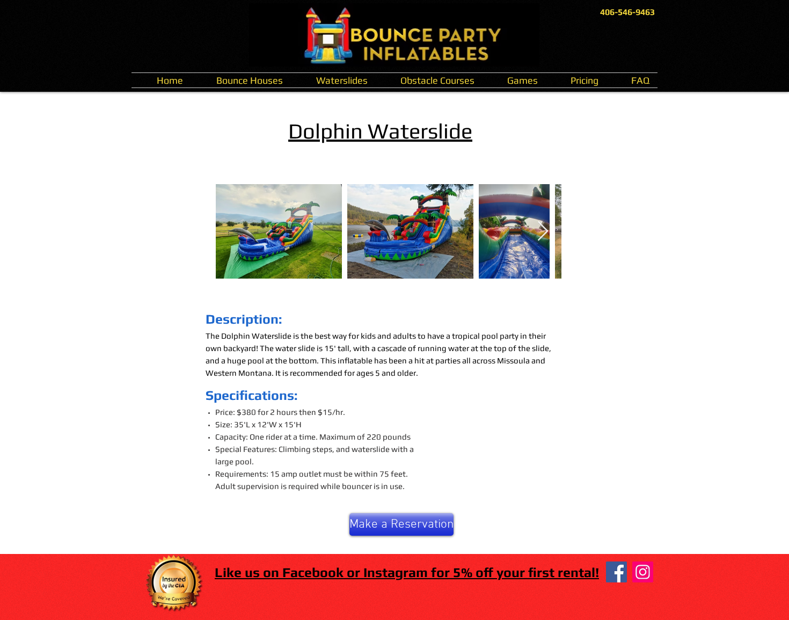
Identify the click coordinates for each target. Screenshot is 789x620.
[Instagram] (642, 571)
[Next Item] (543, 231)
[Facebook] (616, 571)
